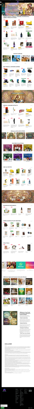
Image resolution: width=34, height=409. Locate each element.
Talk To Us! (21, 391)
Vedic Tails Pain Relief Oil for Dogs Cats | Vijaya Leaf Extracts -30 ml (23, 184)
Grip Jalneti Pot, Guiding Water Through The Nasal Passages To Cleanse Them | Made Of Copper (6, 252)
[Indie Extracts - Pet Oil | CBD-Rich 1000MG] (17, 170)
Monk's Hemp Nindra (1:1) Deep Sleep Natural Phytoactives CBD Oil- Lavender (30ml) (21, 38)
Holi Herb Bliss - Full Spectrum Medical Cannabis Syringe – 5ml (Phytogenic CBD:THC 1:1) (21, 114)
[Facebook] (29, 390)
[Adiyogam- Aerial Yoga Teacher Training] (14, 300)
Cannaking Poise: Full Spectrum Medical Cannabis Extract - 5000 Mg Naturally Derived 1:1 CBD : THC (14, 38)
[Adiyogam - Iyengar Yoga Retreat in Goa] (21, 300)
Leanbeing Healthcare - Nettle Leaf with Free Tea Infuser (5, 228)
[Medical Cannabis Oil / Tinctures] (27, 147)
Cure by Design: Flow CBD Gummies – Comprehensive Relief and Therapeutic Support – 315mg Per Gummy (23, 85)
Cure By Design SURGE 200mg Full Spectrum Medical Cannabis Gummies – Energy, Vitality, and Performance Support (29, 74)
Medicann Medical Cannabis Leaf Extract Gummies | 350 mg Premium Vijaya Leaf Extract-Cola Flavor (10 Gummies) (11, 74)
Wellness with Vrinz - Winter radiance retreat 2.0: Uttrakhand (6, 295)
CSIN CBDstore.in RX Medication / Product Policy (22, 405)
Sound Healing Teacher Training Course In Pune (13, 295)
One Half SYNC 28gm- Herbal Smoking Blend (29, 227)
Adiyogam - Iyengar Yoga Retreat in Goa (21, 304)
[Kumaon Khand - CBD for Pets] (29, 181)
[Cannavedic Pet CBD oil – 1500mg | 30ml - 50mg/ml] (17, 181)
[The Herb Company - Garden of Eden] (17, 224)
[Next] (25, 0)
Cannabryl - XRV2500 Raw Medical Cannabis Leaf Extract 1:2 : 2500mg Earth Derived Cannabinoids (29, 126)
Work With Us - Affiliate (21, 397)
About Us (21, 402)
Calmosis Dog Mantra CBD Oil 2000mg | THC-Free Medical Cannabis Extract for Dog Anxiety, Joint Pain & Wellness (11, 175)
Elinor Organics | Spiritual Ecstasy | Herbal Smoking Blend (5, 236)
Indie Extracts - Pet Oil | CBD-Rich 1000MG (17, 174)
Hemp (16, 401)
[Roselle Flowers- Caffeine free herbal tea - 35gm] (11, 233)
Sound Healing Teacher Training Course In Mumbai (21, 285)
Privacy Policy (25, 391)
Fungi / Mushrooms (17, 392)
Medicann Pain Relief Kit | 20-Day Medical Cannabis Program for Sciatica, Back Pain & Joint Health (21, 27)
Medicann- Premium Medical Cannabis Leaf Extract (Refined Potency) (14, 113)
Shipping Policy (25, 392)
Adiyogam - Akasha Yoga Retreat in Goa (29, 304)
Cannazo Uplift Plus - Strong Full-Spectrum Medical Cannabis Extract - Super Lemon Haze (6, 115)
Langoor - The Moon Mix (23, 227)
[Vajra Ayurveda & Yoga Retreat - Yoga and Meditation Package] (29, 291)
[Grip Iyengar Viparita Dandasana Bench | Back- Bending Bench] (21, 247)
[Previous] (31, 14)
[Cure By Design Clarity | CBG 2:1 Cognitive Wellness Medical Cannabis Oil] (29, 34)
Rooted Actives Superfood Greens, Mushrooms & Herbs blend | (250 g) (14, 214)
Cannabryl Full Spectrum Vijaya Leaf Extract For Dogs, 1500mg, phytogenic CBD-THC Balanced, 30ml (5, 186)
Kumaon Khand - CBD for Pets (29, 184)
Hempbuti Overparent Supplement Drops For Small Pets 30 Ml (11, 184)
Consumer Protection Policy (26, 390)
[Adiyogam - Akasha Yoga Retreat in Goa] (29, 300)
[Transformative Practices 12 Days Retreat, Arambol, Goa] (6, 281)
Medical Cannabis (17, 390)
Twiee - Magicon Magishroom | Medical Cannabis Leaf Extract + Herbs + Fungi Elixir (6, 38)
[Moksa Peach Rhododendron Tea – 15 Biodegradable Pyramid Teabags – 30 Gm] (11, 224)
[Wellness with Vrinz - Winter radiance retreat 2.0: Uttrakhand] (6, 291)
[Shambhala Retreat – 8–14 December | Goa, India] (21, 291)
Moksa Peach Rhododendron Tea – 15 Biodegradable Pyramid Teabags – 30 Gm (11, 228)
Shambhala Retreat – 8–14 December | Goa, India (21, 295)
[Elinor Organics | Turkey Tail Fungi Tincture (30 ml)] (21, 210)
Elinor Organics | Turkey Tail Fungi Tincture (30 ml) (21, 214)
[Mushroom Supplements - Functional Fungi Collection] (27, 157)
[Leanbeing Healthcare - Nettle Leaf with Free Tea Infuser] (5, 224)
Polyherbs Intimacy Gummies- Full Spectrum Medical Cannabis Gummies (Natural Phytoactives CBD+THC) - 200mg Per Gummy (29, 85)
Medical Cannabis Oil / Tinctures (28, 151)
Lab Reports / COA (21, 400)
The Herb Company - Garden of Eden (17, 227)
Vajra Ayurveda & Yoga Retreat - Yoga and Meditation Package (29, 295)
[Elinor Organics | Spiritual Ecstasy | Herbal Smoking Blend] (5, 233)
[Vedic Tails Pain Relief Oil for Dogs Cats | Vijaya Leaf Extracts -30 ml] (23, 181)
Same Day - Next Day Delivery (17, 396)
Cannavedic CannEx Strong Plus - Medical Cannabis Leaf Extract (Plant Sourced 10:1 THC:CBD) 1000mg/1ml (21, 125)
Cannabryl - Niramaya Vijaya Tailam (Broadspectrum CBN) (21, 48)
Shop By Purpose (17, 398)
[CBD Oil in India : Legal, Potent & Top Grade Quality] (7, 147)
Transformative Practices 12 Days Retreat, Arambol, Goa (6, 285)
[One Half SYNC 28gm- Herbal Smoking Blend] (29, 224)
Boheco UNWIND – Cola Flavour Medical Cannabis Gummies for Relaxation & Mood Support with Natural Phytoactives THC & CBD (17, 85)
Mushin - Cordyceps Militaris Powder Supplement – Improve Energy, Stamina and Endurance (29, 214)
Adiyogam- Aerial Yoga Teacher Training (13, 304)
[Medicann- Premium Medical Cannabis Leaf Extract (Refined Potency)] (14, 110)
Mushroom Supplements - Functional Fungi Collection (27, 161)
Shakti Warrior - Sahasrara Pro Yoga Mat (29, 251)
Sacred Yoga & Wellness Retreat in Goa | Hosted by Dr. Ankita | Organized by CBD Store (6, 305)
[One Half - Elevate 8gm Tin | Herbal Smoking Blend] (29, 233)
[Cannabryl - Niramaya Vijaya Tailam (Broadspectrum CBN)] (21, 44)
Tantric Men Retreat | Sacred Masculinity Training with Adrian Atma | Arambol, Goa (29, 286)
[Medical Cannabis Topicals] (17, 157)
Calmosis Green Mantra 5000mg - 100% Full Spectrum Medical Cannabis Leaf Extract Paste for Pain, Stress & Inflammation (29, 28)
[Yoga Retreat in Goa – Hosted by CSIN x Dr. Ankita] (14, 281)
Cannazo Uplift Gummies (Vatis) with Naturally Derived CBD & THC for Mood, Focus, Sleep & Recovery (5, 75)
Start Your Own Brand (22, 399)
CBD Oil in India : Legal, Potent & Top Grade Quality (7, 152)
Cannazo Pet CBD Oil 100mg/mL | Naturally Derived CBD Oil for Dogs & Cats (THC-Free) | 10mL (5, 175)
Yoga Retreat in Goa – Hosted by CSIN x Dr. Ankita (14, 285)
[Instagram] (31, 390)
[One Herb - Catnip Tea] (17, 233)
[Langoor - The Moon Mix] (23, 224)
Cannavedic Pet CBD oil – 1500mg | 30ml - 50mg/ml (17, 184)
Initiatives (21, 401)
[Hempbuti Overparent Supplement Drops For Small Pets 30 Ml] (11, 181)
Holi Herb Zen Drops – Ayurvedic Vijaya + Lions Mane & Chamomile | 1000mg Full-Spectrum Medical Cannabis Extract (14, 27)
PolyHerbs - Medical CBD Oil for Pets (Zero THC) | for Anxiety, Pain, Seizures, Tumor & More (29, 175)
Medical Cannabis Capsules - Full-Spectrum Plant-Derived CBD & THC (7, 161)
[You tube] (31, 391)
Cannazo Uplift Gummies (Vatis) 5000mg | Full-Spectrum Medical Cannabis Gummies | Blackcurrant (5, 85)
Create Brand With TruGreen (21, 396)
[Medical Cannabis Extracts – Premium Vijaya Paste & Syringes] (17, 147)
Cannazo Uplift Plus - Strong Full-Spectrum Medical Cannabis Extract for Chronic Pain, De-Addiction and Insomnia (6, 28)
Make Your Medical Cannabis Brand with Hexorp (22, 393)
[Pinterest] (29, 391)
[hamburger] (0, 0)
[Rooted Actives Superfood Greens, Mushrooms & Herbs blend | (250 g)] (14, 210)
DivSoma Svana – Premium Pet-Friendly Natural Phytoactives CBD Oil (23, 174)
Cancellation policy (26, 393)
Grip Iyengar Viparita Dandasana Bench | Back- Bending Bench (21, 251)
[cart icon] (0, 4)
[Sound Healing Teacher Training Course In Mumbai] (21, 281)
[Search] (0, 2)
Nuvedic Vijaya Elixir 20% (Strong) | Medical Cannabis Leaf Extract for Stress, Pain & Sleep (6, 48)
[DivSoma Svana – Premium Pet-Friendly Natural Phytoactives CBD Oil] (23, 170)
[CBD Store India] (18, 2)
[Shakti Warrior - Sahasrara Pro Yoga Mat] (29, 247)
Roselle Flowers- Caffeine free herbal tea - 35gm (11, 236)
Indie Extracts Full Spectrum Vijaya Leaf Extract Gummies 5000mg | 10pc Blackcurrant (23, 74)
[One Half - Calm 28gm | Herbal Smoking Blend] (23, 233)
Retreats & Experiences (18, 395)
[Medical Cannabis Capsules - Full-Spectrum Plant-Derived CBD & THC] (7, 157)
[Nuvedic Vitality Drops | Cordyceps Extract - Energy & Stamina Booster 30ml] (6, 210)
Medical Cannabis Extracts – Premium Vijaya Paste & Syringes (17, 152)
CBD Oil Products (17, 391)
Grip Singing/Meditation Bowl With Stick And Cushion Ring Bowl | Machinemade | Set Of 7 (14, 252)
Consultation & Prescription (17, 393)
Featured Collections (17, 389)
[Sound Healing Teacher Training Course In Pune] (14, 291)
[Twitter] (30, 390)
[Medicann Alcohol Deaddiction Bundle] (29, 44)
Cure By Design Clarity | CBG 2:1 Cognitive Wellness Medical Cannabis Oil (29, 38)
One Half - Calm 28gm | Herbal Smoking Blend (23, 236)
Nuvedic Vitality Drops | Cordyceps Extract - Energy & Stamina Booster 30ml (6, 214)
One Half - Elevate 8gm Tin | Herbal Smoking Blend (29, 236)
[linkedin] (30, 391)
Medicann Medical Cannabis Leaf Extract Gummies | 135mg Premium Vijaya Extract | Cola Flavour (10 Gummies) (11, 85)
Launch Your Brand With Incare (21, 394)
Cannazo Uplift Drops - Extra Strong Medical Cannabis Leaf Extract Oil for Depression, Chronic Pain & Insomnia (14, 49)
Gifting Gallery (17, 399)
